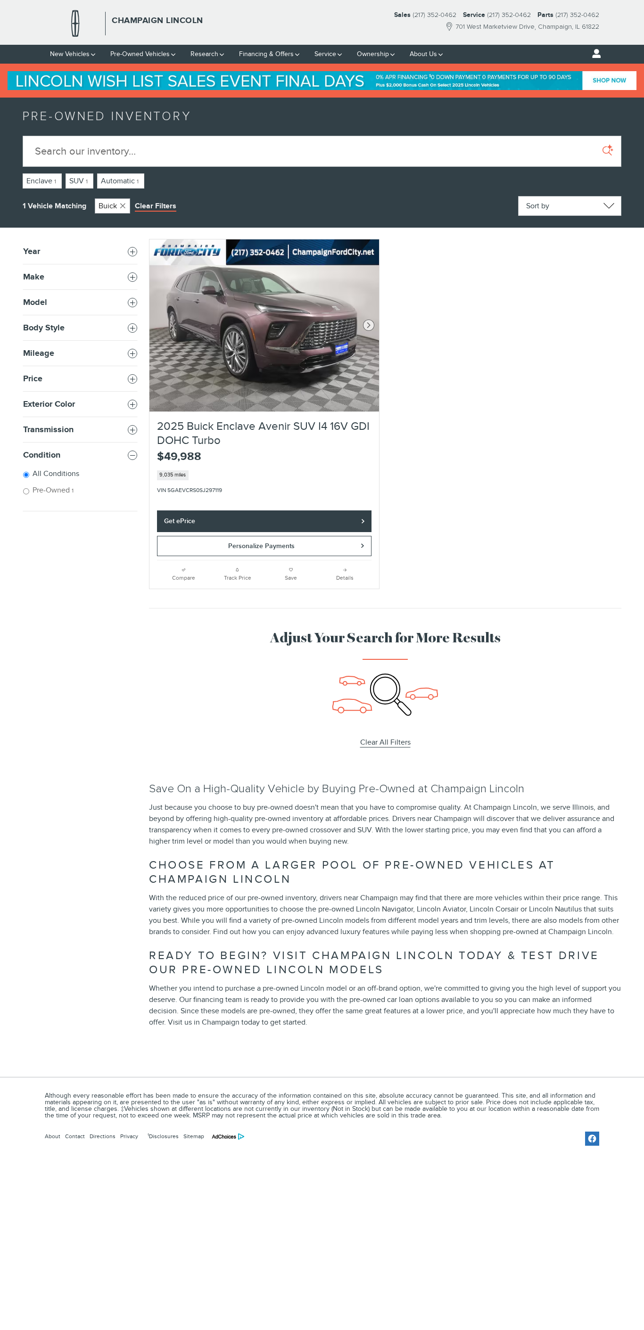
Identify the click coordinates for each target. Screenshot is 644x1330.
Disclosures (163, 1136)
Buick (108, 206)
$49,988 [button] (179, 456)
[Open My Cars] (594, 54)
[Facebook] (592, 1138)
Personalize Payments (261, 546)
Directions (103, 1136)
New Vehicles (70, 54)
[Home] (75, 23)
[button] (264, 475)
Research (204, 54)
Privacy (129, 1136)
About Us (423, 54)
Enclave (41, 181)
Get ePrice (179, 521)
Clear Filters (155, 206)
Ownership (373, 54)
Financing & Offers (266, 54)
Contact (75, 1136)
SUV (78, 181)
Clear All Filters (385, 742)
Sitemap (193, 1136)
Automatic (120, 181)
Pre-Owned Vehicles (140, 54)
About (52, 1136)
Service (325, 54)
